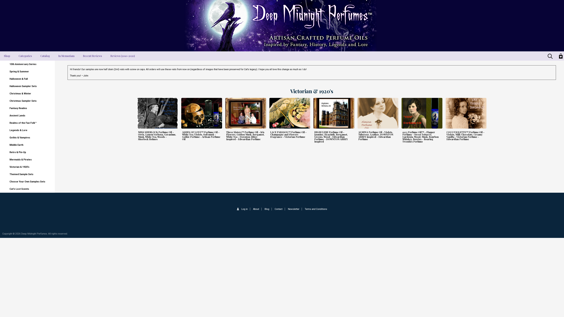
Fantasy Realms (18, 108)
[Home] (282, 25)
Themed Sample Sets (21, 174)
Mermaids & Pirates (21, 159)
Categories (25, 56)
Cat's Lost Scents (19, 189)
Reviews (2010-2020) (122, 56)
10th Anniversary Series (23, 64)
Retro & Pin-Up (18, 152)
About (256, 209)
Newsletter (293, 209)
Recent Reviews (92, 56)
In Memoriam (66, 56)
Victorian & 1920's (19, 167)
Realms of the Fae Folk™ (23, 123)
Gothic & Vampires (20, 137)
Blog (267, 209)
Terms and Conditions (316, 209)
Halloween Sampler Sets (23, 86)
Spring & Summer (19, 71)
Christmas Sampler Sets (23, 101)
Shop (7, 56)
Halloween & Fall (19, 78)
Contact (278, 209)
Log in (244, 209)
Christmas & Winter (20, 93)
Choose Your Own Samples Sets (27, 181)
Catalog (45, 56)
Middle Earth (16, 145)
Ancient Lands (17, 115)
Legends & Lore (18, 130)
